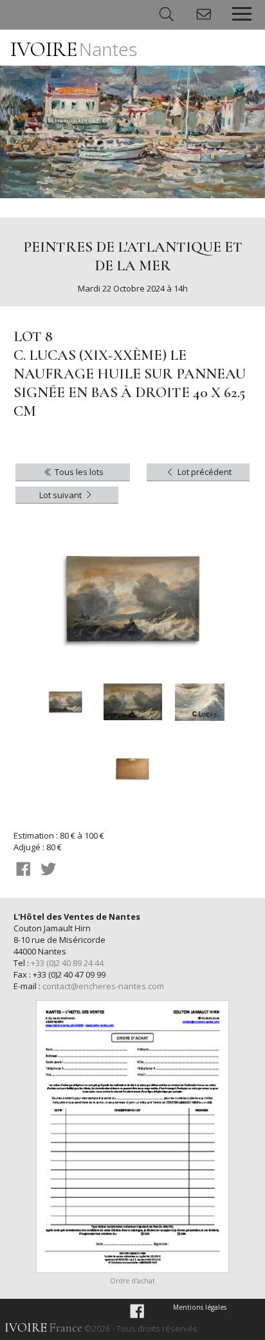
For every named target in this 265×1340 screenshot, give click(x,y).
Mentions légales (199, 1307)
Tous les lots (78, 472)
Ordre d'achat (132, 1280)
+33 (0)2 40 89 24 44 (67, 963)
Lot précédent (204, 472)
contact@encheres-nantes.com (103, 986)
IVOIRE (73, 49)
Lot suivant (61, 495)
